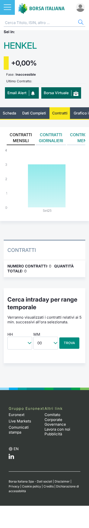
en (16, 448)
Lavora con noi (57, 429)
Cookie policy (31, 486)
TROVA (69, 343)
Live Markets (20, 421)
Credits (49, 486)
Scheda (9, 113)
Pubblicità (53, 434)
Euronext (16, 414)
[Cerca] (80, 23)
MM (36, 334)
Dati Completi (34, 113)
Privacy (14, 486)
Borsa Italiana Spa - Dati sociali (30, 481)
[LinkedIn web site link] (11, 457)
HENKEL (20, 45)
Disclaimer (62, 481)
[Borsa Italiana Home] (41, 7)
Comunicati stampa (19, 430)
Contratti (59, 113)
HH (10, 334)
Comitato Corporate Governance (55, 419)
